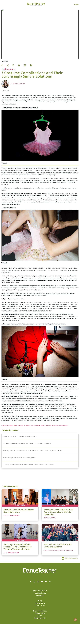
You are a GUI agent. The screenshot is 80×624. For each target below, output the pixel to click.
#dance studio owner (33, 425)
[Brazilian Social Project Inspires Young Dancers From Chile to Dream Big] (60, 498)
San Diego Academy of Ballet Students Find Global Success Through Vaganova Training (18, 546)
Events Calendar (40, 593)
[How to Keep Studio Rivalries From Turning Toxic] (60, 532)
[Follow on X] (34, 581)
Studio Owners (8, 69)
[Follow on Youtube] (42, 581)
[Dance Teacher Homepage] (36, 4)
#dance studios (46, 425)
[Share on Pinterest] (13, 65)
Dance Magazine (40, 611)
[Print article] (30, 65)
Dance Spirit (40, 613)
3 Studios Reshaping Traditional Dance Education (19, 510)
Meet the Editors (40, 591)
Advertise (40, 595)
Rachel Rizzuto (19, 84)
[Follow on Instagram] (38, 581)
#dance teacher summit (59, 425)
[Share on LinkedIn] (18, 65)
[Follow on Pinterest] (49, 581)
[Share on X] (7, 65)
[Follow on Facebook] (30, 581)
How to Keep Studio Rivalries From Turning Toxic (58, 545)
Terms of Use (40, 603)
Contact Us (40, 606)
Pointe (40, 616)
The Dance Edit (40, 618)
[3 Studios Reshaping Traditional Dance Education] (20, 498)
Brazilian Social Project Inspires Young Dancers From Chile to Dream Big (58, 512)
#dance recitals (19, 425)
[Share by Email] (24, 65)
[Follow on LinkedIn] (45, 581)
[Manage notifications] (75, 619)
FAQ (40, 601)
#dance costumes (7, 425)
